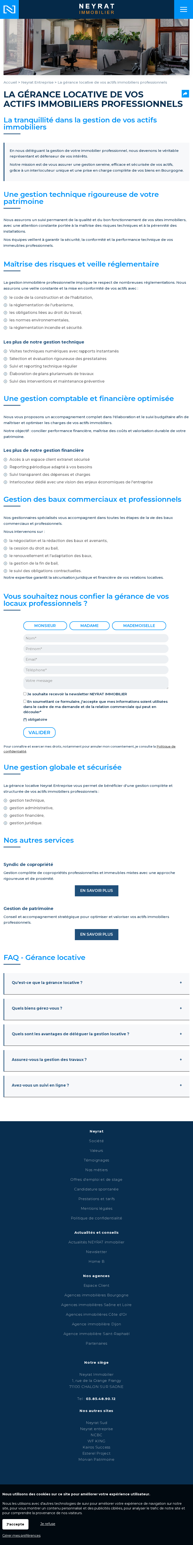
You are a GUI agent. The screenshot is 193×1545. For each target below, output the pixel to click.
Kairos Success (96, 1447)
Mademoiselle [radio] (139, 625)
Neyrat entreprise (96, 1429)
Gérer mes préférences (21, 1535)
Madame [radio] (89, 625)
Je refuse (47, 1524)
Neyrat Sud (96, 1422)
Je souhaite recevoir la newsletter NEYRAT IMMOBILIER (77, 694)
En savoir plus (96, 890)
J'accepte (15, 1524)
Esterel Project (96, 1453)
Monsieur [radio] (45, 625)
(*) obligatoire (35, 719)
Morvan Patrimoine (96, 1459)
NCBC (96, 1435)
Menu (183, 9)
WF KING (96, 1441)
